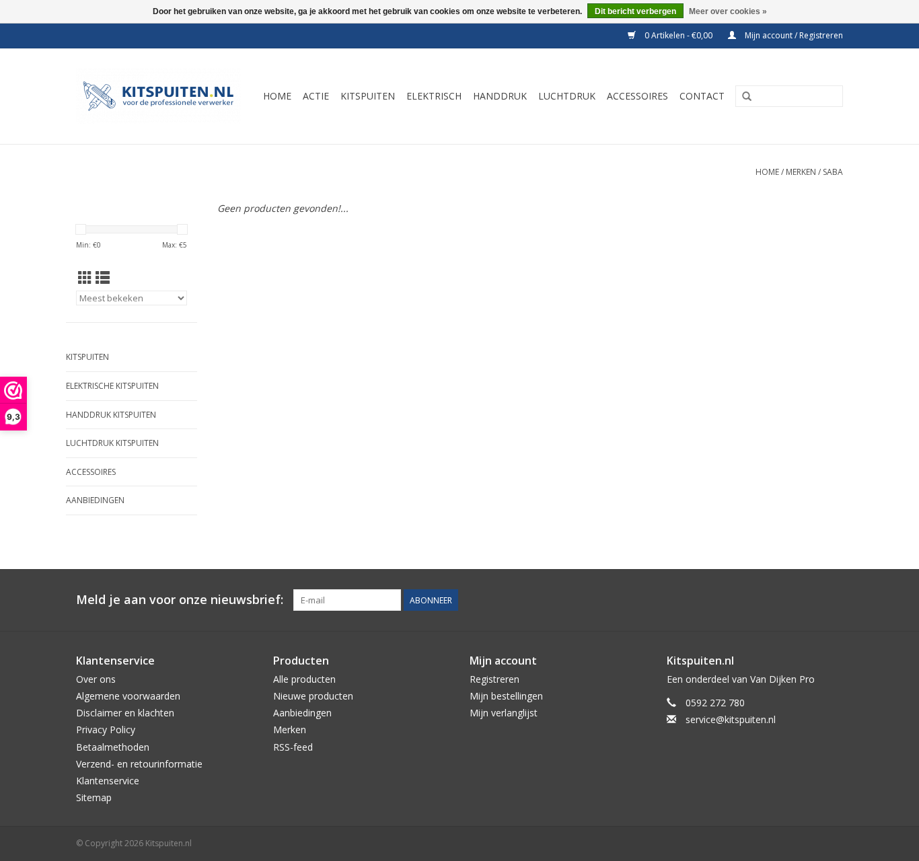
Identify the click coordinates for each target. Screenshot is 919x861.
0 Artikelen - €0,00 (678, 35)
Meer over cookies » (728, 11)
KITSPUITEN (367, 95)
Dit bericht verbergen (635, 11)
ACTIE (316, 95)
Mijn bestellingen (506, 695)
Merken (801, 172)
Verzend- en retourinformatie (139, 763)
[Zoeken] (746, 96)
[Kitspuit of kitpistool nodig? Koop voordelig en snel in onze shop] (160, 96)
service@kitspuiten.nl (731, 719)
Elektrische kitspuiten (112, 385)
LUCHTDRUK (566, 95)
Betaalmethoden (112, 747)
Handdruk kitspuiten (111, 414)
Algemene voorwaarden (128, 695)
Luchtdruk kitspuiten (112, 443)
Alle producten (304, 679)
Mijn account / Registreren (793, 35)
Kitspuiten (87, 357)
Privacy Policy (105, 729)
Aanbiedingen (95, 500)
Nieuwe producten (313, 695)
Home (767, 172)
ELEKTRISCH (434, 95)
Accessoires (91, 472)
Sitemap (94, 797)
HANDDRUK (500, 95)
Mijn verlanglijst (504, 712)
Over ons (96, 679)
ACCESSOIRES (637, 95)
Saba (833, 172)
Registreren (494, 679)
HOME (277, 95)
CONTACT (702, 95)
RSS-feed (293, 747)
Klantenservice (107, 780)
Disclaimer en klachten (125, 712)
